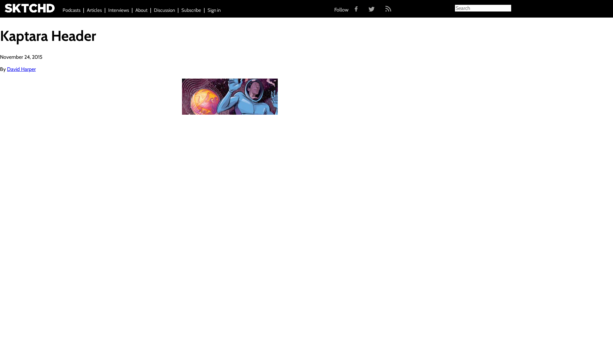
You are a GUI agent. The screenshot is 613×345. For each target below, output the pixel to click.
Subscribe (191, 10)
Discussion (164, 10)
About (141, 10)
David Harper (21, 69)
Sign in (214, 10)
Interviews (118, 10)
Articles (94, 10)
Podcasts (71, 10)
